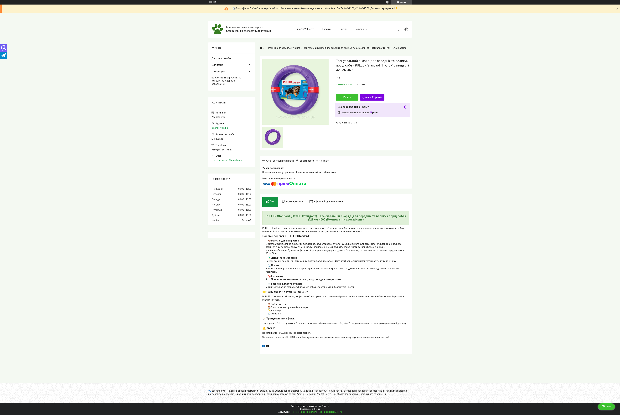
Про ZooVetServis (305, 29)
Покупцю (359, 29)
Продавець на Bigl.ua (310, 409)
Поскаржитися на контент (304, 412)
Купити (347, 97)
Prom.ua (325, 406)
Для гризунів (218, 71)
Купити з (366, 97)
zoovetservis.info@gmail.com (227, 160)
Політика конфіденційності (329, 412)
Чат (609, 406)
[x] (267, 346)
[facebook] (263, 346)
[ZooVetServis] (218, 29)
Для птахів (217, 65)
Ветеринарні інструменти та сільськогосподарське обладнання (226, 80)
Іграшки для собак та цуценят (284, 48)
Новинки (326, 29)
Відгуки (343, 29)
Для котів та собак (221, 58)
